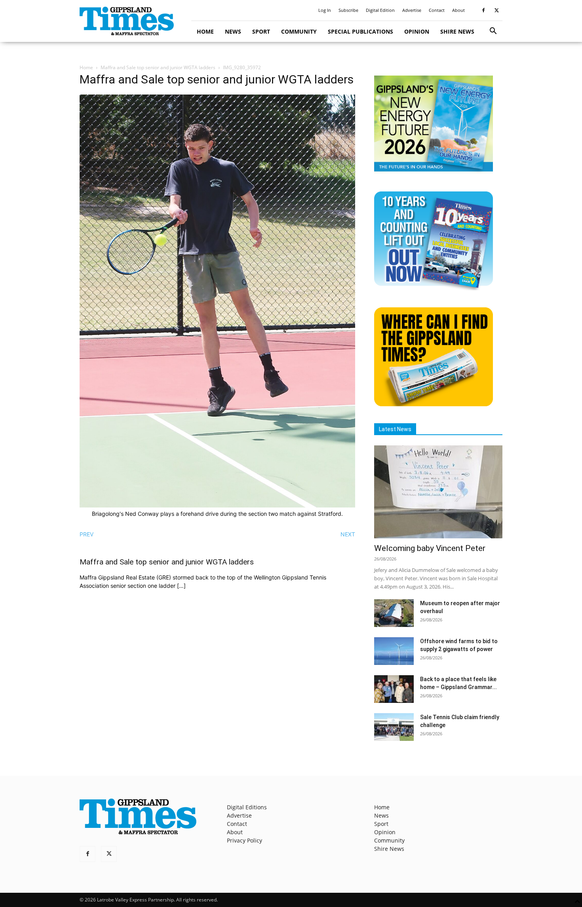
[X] (496, 10)
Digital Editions (247, 807)
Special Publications (360, 31)
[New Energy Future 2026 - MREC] (433, 172)
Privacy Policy (244, 840)
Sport (261, 31)
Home (205, 31)
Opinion (416, 31)
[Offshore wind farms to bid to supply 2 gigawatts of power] (394, 651)
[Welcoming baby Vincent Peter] (438, 491)
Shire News (457, 31)
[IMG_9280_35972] (217, 505)
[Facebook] (483, 10)
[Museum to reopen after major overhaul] (394, 613)
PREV (86, 534)
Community (299, 31)
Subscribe (348, 10)
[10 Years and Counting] (433, 288)
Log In (324, 10)
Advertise (411, 10)
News (233, 31)
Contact (437, 10)
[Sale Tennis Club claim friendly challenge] (394, 727)
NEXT (347, 534)
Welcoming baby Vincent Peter (429, 548)
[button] (492, 32)
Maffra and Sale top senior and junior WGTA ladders (158, 67)
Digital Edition (380, 10)
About (458, 10)
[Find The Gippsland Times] (433, 404)
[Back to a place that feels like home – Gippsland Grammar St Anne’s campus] (394, 689)
